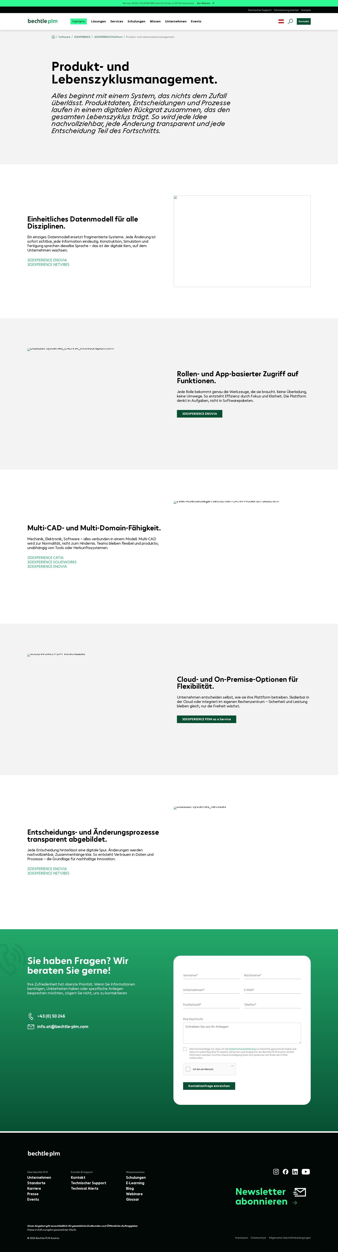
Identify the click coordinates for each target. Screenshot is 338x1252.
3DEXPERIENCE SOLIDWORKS (52, 562)
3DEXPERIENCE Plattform (108, 36)
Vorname (189, 975)
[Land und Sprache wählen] (281, 21)
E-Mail (248, 990)
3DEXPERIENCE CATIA (45, 557)
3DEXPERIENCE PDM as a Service (206, 719)
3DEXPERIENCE (82, 36)
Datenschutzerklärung (242, 1048)
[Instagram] (276, 1172)
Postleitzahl (191, 1005)
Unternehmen (193, 990)
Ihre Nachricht (193, 1019)
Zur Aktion (203, 3)
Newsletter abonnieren (261, 1196)
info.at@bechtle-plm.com (62, 1026)
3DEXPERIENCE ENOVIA (199, 414)
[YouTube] (306, 1172)
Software (64, 36)
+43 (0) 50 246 (51, 1016)
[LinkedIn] (295, 1172)
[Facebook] (285, 1172)
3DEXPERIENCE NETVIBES (48, 873)
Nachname (252, 975)
